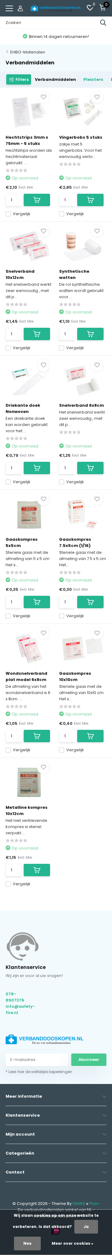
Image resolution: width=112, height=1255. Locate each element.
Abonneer (88, 1060)
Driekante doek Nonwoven (23, 408)
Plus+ (94, 1203)
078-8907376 (15, 997)
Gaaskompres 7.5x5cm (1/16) (75, 542)
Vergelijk (21, 214)
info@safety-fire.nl (20, 1009)
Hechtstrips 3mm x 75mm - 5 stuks (27, 140)
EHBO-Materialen (27, 52)
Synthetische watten (74, 274)
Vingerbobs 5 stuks (80, 137)
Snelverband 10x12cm (20, 274)
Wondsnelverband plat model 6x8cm (26, 676)
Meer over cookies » (72, 1243)
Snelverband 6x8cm (81, 405)
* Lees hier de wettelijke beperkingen (39, 1071)
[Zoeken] (103, 23)
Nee (27, 1243)
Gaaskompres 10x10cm (75, 676)
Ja (86, 1226)
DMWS (78, 1203)
